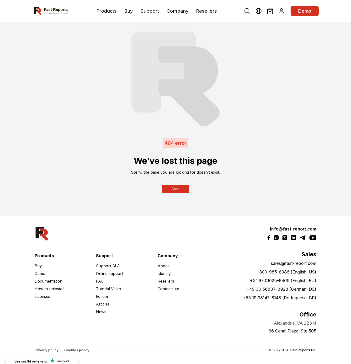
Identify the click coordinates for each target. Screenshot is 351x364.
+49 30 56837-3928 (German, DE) (281, 289)
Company (177, 11)
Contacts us (168, 288)
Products (106, 11)
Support (149, 11)
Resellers (206, 11)
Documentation (48, 281)
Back (176, 189)
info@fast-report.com (293, 228)
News (101, 311)
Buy (128, 11)
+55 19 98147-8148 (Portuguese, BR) (279, 297)
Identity (164, 273)
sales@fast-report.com (293, 263)
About (163, 265)
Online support (109, 273)
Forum (102, 296)
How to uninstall (49, 288)
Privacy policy (46, 350)
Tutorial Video (108, 288)
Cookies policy (76, 350)
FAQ (100, 281)
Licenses (42, 296)
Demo (304, 11)
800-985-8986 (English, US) (287, 271)
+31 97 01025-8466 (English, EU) (283, 280)
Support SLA (108, 265)
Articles (103, 304)
